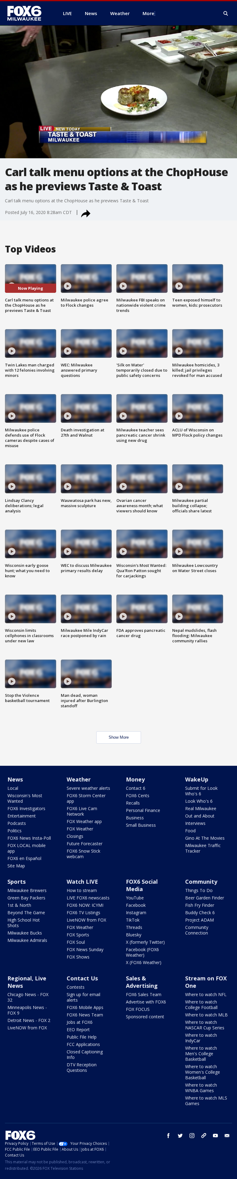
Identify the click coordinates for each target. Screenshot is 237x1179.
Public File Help (82, 1037)
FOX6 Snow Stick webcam (83, 853)
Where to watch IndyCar (201, 1038)
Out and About (199, 816)
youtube (215, 1136)
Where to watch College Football (201, 1004)
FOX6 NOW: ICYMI (85, 905)
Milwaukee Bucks (24, 933)
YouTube (135, 898)
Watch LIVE (82, 881)
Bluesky (133, 935)
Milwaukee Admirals (27, 940)
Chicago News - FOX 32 (27, 997)
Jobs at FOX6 (80, 1022)
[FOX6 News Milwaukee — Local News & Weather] (27, 13)
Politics (14, 831)
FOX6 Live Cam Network (82, 811)
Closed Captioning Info (85, 1054)
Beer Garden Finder (204, 898)
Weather (79, 779)
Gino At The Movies (205, 838)
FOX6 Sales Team (143, 994)
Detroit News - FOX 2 (28, 1020)
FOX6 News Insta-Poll (29, 838)
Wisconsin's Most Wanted (24, 798)
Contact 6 (135, 788)
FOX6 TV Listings (83, 912)
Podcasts (16, 823)
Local (12, 788)
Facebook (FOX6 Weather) (142, 952)
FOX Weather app (84, 821)
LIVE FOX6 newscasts (88, 898)
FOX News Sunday (85, 949)
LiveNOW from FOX (86, 920)
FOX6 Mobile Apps (85, 1007)
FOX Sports (78, 935)
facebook (168, 1136)
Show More (119, 737)
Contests (76, 987)
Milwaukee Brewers (27, 890)
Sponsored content (145, 1017)
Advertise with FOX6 (146, 1002)
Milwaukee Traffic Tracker (203, 848)
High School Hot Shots (23, 922)
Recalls (133, 803)
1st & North (19, 905)
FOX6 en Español (24, 858)
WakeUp (196, 779)
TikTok (132, 920)
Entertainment (21, 816)
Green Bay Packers (26, 898)
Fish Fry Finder (199, 905)
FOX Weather (80, 829)
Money (135, 779)
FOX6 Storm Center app (86, 798)
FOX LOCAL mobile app (26, 848)
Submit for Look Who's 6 (201, 791)
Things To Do (199, 890)
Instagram (136, 912)
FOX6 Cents (137, 795)
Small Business (141, 825)
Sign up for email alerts (83, 997)
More (148, 13)
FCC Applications (83, 1044)
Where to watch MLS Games (206, 1100)
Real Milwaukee (200, 808)
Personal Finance (143, 810)
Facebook (136, 905)
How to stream (82, 890)
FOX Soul (76, 942)
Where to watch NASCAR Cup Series (204, 1025)
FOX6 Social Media (142, 885)
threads (204, 1136)
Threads (134, 927)
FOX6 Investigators (26, 808)
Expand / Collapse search (226, 13)
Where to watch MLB (206, 1015)
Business (135, 818)
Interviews (195, 823)
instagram (192, 1136)
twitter (180, 1136)
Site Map (16, 866)
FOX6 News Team (85, 1015)
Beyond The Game (26, 912)
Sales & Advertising (142, 982)
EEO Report (78, 1029)
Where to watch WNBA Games (201, 1087)
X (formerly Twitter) (145, 942)
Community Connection (196, 930)
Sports (16, 881)
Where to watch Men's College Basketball (201, 1053)
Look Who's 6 (199, 801)
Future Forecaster (84, 843)
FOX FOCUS (138, 1009)
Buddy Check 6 (200, 912)
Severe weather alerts (88, 788)
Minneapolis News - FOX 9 (27, 1010)
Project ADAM (199, 920)
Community (201, 881)
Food (190, 831)
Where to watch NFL (206, 994)
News (15, 779)
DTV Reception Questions (82, 1067)
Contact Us (82, 978)
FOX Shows (78, 957)
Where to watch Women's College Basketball (202, 1072)
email (227, 1136)
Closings (75, 836)
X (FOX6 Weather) (143, 962)
